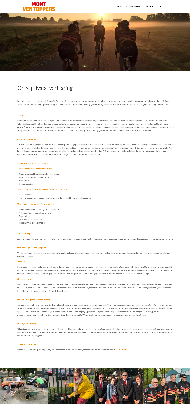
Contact (161, 6)
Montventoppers (133, 6)
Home (119, 6)
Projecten (150, 6)
